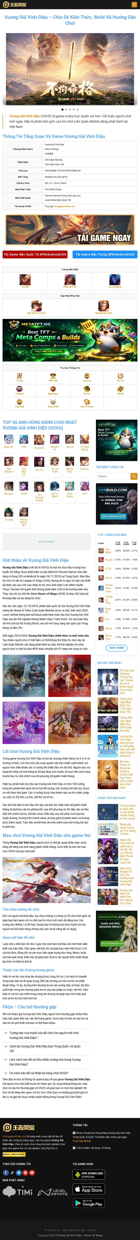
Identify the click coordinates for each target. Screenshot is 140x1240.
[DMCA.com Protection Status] (14, 1154)
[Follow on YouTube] (32, 1173)
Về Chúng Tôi (52, 1230)
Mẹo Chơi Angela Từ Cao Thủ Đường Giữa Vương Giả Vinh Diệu (127, 876)
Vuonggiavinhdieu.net (14, 1136)
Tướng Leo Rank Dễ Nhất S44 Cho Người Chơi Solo (126, 897)
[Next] (135, 69)
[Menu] (134, 4)
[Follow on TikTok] (12, 1173)
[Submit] (134, 476)
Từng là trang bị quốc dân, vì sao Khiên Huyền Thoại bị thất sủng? (127, 812)
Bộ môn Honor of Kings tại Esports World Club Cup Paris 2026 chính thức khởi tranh (126, 774)
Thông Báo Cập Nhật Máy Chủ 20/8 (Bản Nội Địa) (126, 724)
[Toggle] (6, 1033)
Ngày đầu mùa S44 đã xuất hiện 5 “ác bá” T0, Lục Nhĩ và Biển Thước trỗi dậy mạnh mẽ (127, 851)
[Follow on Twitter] (19, 1173)
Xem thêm (116, 647)
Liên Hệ (91, 1230)
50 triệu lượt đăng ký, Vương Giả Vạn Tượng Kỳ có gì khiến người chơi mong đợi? (127, 682)
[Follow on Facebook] (6, 1173)
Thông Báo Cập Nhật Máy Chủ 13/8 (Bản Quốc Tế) (126, 705)
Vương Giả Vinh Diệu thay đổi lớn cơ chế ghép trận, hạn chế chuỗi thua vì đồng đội (127, 746)
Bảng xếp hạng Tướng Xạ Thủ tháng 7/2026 (127, 829)
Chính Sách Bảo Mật (74, 1230)
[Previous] (4, 69)
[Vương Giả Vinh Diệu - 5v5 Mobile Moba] (17, 4)
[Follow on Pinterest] (25, 1173)
